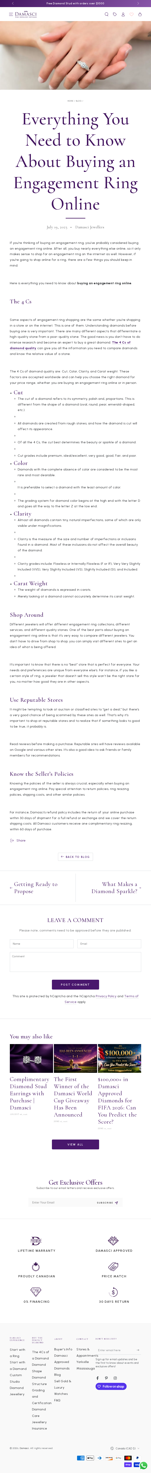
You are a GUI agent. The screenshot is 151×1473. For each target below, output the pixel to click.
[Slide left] (13, 3)
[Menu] (11, 14)
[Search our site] (106, 14)
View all (75, 1144)
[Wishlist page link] (132, 14)
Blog (79, 101)
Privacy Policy (106, 996)
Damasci (24, 1448)
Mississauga (85, 1368)
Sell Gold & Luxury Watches (63, 1387)
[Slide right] (137, 3)
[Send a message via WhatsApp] (143, 1465)
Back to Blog (78, 856)
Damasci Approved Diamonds (62, 1362)
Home (71, 101)
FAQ (57, 1400)
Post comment (75, 984)
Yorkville (82, 1362)
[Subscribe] (139, 1350)
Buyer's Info (63, 1349)
